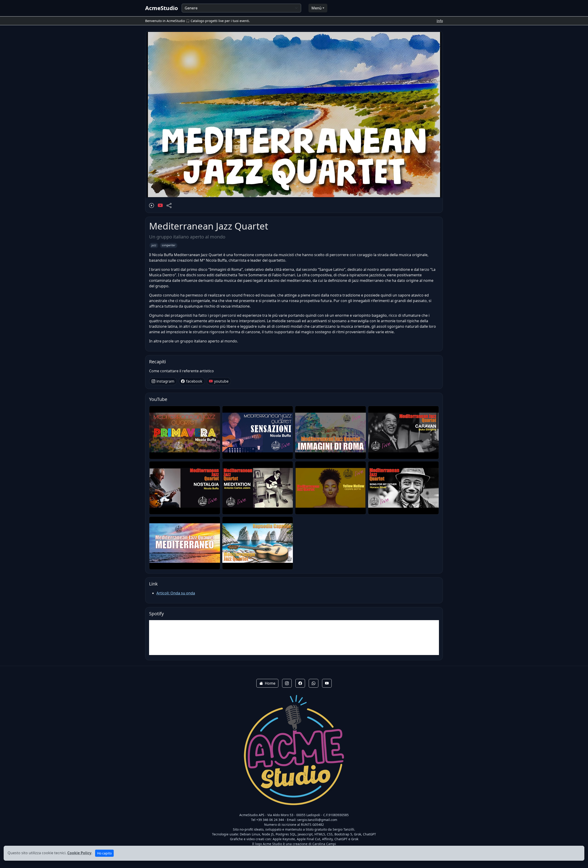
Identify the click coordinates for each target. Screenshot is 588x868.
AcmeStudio (161, 8)
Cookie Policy (79, 852)
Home (270, 683)
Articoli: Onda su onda (175, 593)
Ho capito (104, 853)
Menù (316, 8)
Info (440, 21)
